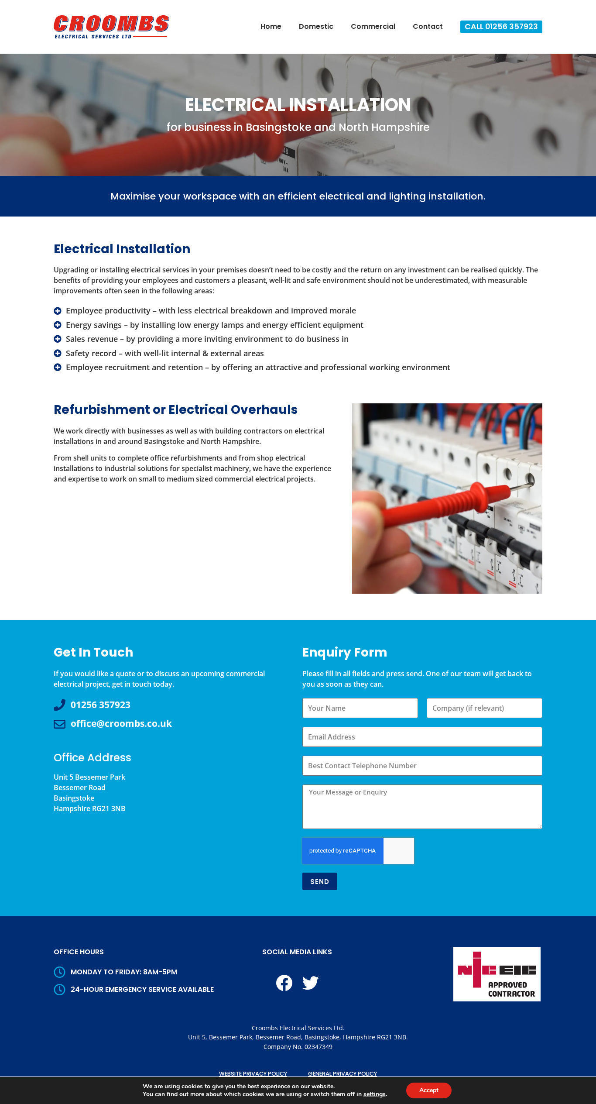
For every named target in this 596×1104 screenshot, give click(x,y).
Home (270, 26)
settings (374, 1094)
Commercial (373, 26)
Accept (428, 1090)
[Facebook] (284, 983)
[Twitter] (310, 983)
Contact (428, 26)
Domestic (316, 26)
